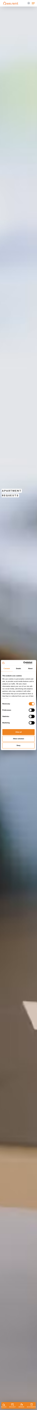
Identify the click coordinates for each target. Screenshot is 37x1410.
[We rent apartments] (10, 3)
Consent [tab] (7, 668)
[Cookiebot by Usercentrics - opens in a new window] (26, 662)
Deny (18, 745)
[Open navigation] (33, 3)
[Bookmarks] (28, 3)
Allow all (18, 732)
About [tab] (30, 668)
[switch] (32, 710)
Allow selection (18, 739)
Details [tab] (18, 668)
